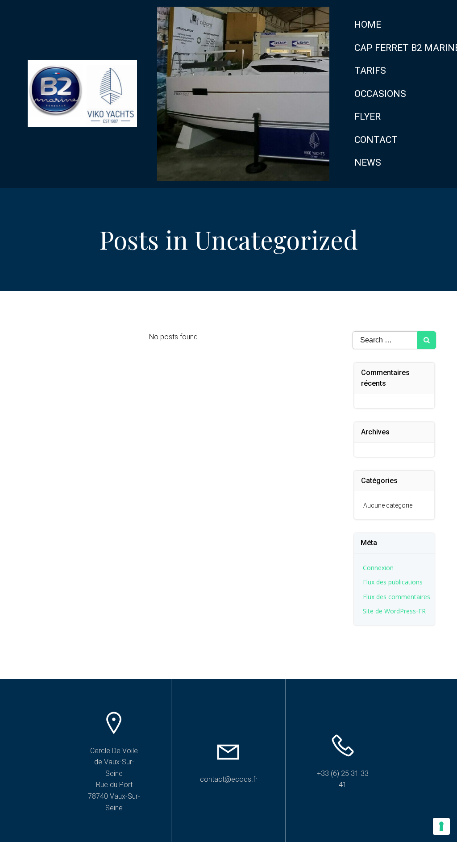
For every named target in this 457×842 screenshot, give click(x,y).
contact (376, 139)
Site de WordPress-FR (394, 611)
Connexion (378, 567)
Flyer (367, 116)
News (367, 162)
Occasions (380, 93)
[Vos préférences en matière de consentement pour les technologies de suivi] (441, 826)
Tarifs (370, 70)
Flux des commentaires (396, 596)
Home (367, 24)
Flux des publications (393, 582)
